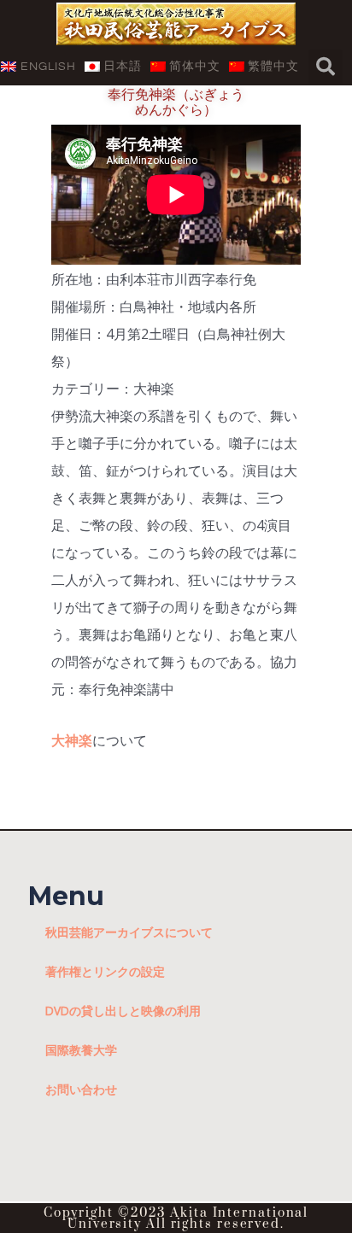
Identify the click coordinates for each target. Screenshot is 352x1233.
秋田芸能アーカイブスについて (129, 932)
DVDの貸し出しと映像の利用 (123, 1010)
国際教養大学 (81, 1050)
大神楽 (71, 740)
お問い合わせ (81, 1089)
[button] (325, 67)
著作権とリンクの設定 (105, 971)
